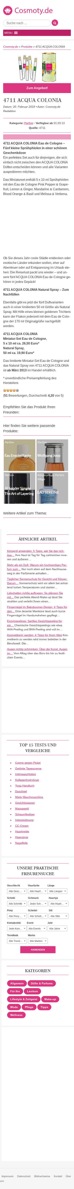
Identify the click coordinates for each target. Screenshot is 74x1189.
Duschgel (21, 791)
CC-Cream (22, 825)
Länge (51, 885)
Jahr (50, 923)
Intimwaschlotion (25, 774)
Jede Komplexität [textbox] (18, 928)
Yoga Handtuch (24, 785)
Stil (50, 910)
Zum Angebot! (37, 88)
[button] (8, 33)
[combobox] (17, 891)
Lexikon (32, 991)
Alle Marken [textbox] (36, 941)
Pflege (29, 1007)
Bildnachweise (42, 1176)
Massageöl (22, 808)
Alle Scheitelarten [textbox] (39, 916)
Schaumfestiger (25, 814)
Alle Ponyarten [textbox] (17, 916)
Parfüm (28, 123)
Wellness (16, 1015)
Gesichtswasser (25, 802)
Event (30, 923)
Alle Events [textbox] (35, 928)
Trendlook (12, 935)
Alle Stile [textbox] (55, 916)
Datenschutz (24, 1176)
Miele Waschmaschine (29, 797)
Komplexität (14, 923)
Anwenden (38, 949)
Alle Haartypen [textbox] (59, 903)
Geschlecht (13, 885)
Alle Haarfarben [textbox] (38, 891)
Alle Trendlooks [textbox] (17, 941)
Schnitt (11, 898)
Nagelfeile (21, 842)
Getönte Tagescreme (28, 768)
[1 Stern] (4, 390)
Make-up (50, 999)
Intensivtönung (24, 820)
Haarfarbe (33, 885)
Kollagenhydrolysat (27, 779)
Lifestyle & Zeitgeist (23, 999)
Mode (14, 1007)
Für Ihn (15, 991)
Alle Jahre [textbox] (54, 928)
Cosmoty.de (10, 46)
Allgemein (17, 983)
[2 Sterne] (7, 390)
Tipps (44, 1007)
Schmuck (33, 898)
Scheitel (32, 910)
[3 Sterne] (11, 390)
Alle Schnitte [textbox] (15, 903)
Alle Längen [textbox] (55, 891)
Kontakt (58, 1176)
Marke (31, 935)
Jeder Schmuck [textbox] (38, 903)
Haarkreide (22, 831)
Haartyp (53, 898)
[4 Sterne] (14, 390)
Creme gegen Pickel (27, 762)
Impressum (7, 1176)
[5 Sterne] (17, 390)
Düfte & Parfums (42, 983)
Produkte (26, 46)
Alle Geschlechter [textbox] (18, 891)
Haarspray (21, 837)
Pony (10, 910)
